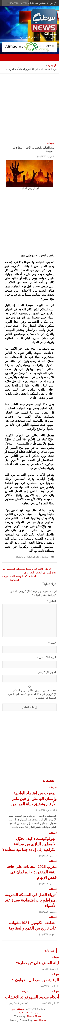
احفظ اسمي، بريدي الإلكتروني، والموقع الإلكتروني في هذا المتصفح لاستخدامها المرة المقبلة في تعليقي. (32, 694)
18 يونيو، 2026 (52, 969)
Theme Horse (34, 1016)
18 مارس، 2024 (52, 986)
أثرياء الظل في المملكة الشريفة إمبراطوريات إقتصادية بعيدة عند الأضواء (31, 900)
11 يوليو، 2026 (50, 884)
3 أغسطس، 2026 (49, 810)
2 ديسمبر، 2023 (21, 1003)
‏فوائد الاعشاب (16, 997)
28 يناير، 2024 (53, 1003)
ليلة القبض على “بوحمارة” (37, 963)
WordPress (40, 1020)
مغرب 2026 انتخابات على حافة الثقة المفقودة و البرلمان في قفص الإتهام (32, 872)
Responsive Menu (17, 2)
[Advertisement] (29, 108)
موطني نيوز (50, 33)
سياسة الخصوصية (28, 1012)
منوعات (50, 143)
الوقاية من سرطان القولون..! (35, 980)
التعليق (52, 601)
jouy (39, 156)
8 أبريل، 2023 (48, 156)
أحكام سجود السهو (43, 997)
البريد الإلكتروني (47, 657)
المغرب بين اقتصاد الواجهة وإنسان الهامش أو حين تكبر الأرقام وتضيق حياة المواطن (34, 798)
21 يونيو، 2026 (50, 934)
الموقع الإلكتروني (47, 672)
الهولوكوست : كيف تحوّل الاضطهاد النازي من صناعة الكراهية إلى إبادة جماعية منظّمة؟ (29, 844)
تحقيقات (48, 780)
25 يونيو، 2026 (50, 912)
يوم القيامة (20, 556)
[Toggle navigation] (53, 57)
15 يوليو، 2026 (50, 856)
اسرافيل (44, 556)
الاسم (52, 642)
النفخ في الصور (33, 556)
